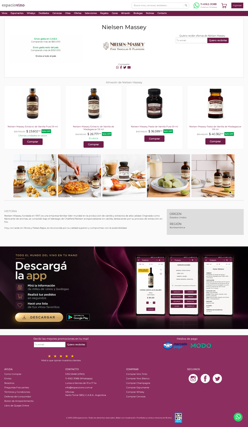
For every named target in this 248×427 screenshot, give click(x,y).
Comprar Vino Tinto (136, 374)
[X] (124, 67)
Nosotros (9, 383)
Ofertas (77, 13)
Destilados (44, 13)
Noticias (150, 13)
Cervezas (57, 13)
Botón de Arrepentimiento (19, 401)
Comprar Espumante (137, 387)
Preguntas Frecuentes (16, 387)
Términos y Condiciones (17, 392)
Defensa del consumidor (17, 396)
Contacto (162, 13)
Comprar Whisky (135, 392)
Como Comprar (12, 374)
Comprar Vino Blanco (138, 378)
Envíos (7, 378)
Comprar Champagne (138, 383)
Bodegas (138, 13)
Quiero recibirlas (218, 40)
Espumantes (17, 13)
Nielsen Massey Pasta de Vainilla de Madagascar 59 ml (215, 128)
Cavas (115, 13)
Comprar (32, 141)
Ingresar (237, 5)
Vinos (4, 13)
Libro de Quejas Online (16, 405)
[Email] (129, 67)
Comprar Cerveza (135, 396)
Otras (67, 13)
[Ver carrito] (224, 5)
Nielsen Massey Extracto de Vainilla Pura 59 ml (33, 126)
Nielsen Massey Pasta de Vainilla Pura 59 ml (154, 126)
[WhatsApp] (117, 67)
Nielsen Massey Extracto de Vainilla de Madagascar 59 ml (93, 128)
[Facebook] (121, 67)
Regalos (104, 13)
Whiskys (31, 13)
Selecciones (91, 13)
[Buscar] (186, 5)
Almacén (125, 13)
